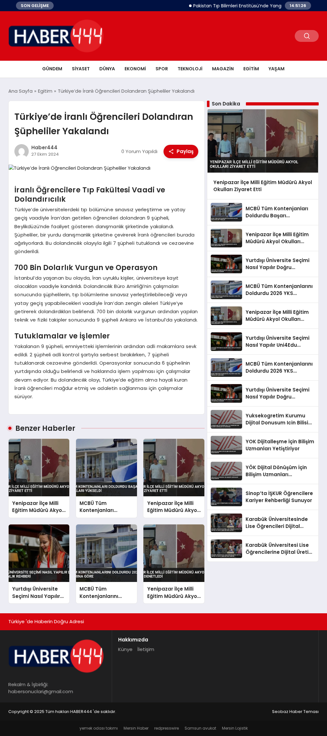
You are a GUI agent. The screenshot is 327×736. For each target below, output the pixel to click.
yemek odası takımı (99, 728)
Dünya (107, 69)
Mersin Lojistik (235, 728)
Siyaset (81, 69)
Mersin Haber (136, 728)
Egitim (251, 69)
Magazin (223, 69)
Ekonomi (135, 69)
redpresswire (166, 728)
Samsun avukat (200, 728)
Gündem (52, 69)
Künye (125, 649)
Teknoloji (190, 69)
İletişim (145, 649)
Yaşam (277, 69)
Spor (162, 69)
